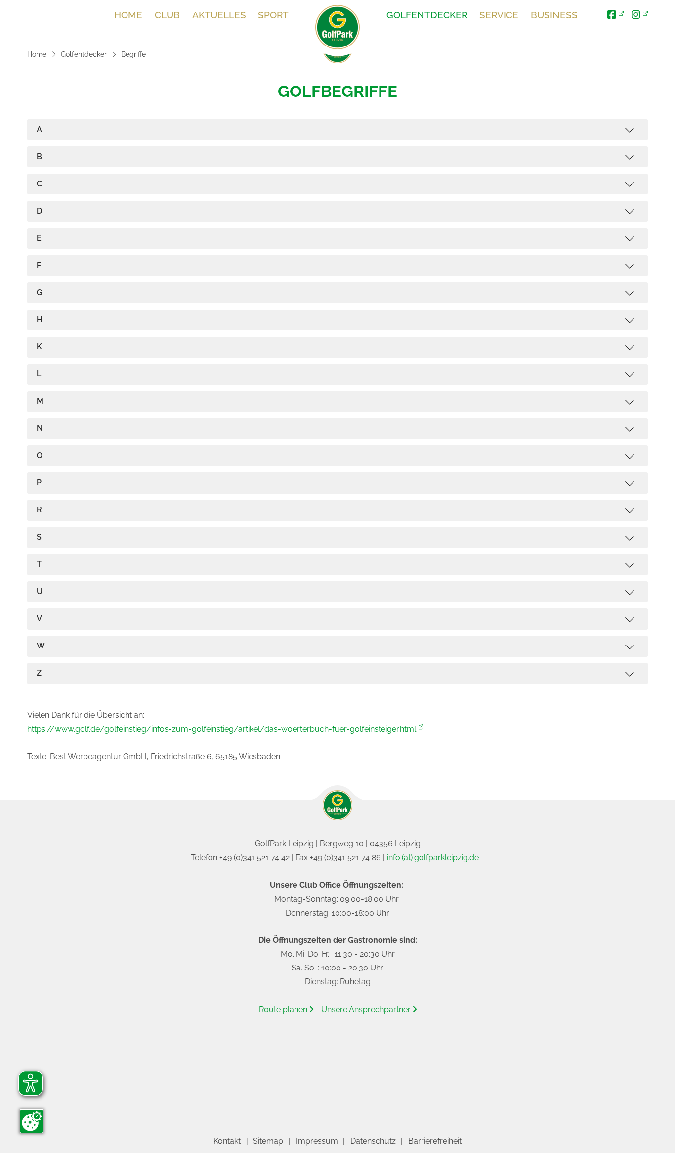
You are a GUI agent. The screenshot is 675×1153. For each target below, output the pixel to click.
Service (498, 14)
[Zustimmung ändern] (31, 1121)
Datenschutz (373, 1141)
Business (554, 14)
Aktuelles (219, 14)
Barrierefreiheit (435, 1141)
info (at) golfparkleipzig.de (433, 857)
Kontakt (227, 1141)
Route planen (286, 1009)
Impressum (317, 1141)
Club (167, 14)
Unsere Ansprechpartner (369, 1009)
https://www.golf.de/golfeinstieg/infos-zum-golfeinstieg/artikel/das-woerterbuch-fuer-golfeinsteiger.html (221, 729)
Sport (273, 14)
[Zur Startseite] (337, 27)
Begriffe (133, 54)
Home (128, 14)
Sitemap (268, 1141)
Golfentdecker (426, 14)
